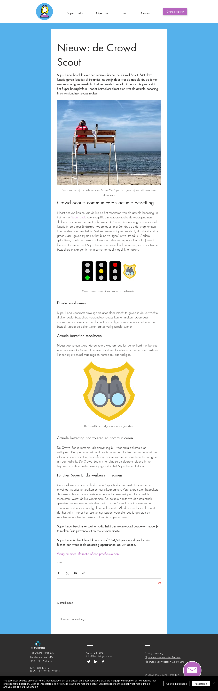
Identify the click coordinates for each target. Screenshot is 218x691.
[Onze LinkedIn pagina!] (96, 661)
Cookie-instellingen (176, 683)
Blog (59, 561)
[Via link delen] (83, 572)
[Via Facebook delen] (58, 572)
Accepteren (201, 683)
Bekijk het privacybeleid (25, 686)
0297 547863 (94, 652)
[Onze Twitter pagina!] (88, 661)
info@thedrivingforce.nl (99, 656)
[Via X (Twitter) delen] (67, 572)
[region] (192, 670)
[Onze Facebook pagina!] (103, 661)
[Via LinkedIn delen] (75, 572)
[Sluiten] (214, 683)
